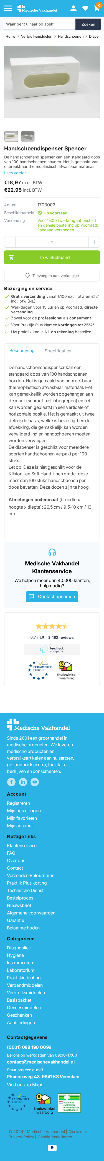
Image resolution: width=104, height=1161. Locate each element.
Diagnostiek (19, 947)
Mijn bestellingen (24, 810)
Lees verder (15, 172)
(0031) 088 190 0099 (29, 1047)
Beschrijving (22, 350)
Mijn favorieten (22, 818)
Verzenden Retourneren (30, 875)
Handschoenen (71, 36)
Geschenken (19, 1015)
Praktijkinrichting (23, 977)
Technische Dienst (25, 890)
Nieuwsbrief (19, 905)
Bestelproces (20, 898)
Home (11, 36)
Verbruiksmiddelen (36, 36)
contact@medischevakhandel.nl (40, 1062)
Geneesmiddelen (24, 1007)
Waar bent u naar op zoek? (30, 24)
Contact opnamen (56, 596)
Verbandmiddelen (25, 985)
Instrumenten (20, 962)
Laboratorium (20, 970)
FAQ (11, 853)
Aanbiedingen (21, 1022)
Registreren (18, 803)
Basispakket (19, 1000)
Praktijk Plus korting (27, 883)
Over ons (16, 860)
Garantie (15, 920)
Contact (15, 868)
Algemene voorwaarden (31, 913)
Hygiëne (15, 955)
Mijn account (20, 825)
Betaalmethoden (23, 928)
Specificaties (58, 350)
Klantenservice (22, 845)
